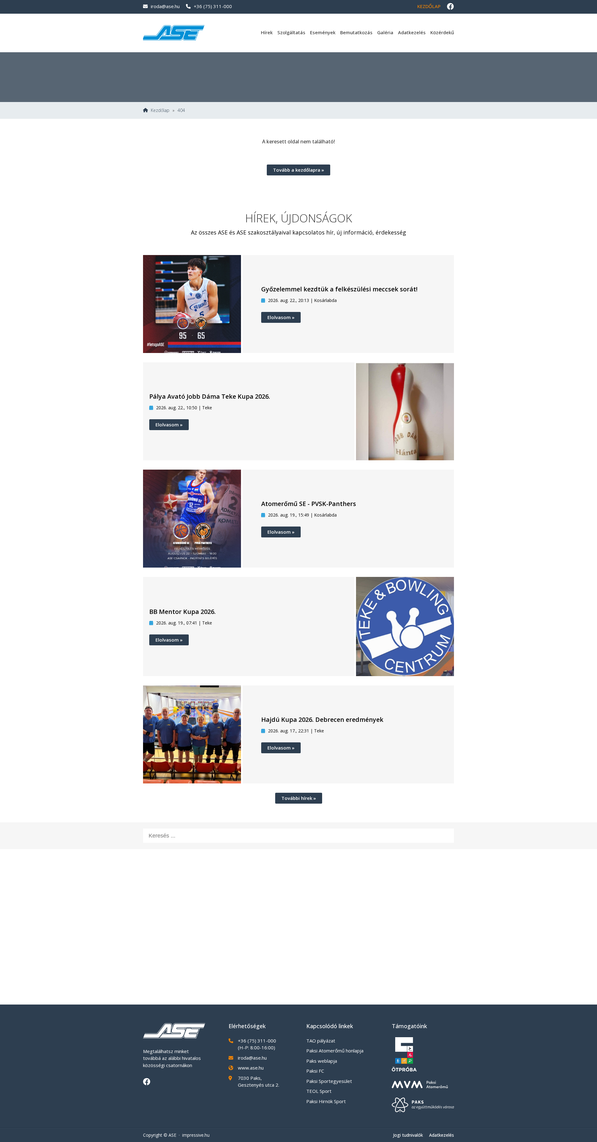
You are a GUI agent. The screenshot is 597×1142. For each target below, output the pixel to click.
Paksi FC (315, 1071)
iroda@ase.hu (165, 6)
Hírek (267, 32)
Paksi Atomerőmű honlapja (334, 1050)
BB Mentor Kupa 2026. (182, 611)
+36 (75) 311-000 (213, 6)
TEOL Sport (318, 1091)
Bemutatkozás (356, 32)
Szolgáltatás (291, 32)
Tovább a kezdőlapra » (298, 170)
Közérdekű (442, 32)
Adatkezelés (412, 32)
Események (323, 32)
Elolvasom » (280, 317)
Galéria (385, 32)
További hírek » (298, 798)
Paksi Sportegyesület (329, 1081)
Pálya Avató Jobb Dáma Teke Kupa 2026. (209, 396)
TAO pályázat (320, 1041)
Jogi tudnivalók (408, 1135)
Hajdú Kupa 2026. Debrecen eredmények (322, 719)
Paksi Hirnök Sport (326, 1101)
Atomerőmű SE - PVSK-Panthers (308, 503)
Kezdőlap (429, 6)
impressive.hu (196, 1135)
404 (181, 110)
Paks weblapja (321, 1061)
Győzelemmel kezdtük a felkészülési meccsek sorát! (339, 289)
